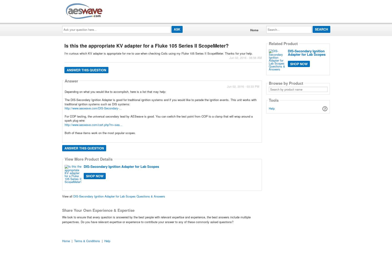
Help (272, 108)
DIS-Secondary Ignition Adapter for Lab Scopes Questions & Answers (119, 196)
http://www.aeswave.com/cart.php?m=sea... (93, 125)
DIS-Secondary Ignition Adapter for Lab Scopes (121, 166)
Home (254, 30)
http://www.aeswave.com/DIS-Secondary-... (93, 108)
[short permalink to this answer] (218, 139)
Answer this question (86, 70)
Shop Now (94, 176)
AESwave (117, 10)
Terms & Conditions (87, 241)
